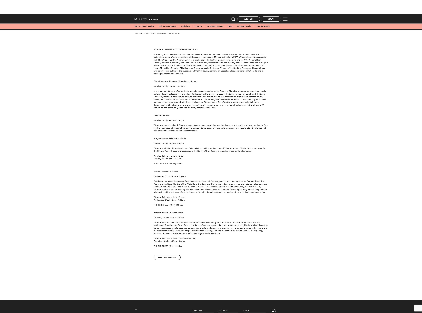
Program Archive (263, 26)
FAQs (230, 26)
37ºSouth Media (244, 26)
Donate (271, 19)
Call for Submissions (167, 26)
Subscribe (248, 19)
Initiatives (185, 26)
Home (136, 33)
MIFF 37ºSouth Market (144, 26)
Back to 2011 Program (167, 257)
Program (198, 26)
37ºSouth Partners (215, 26)
